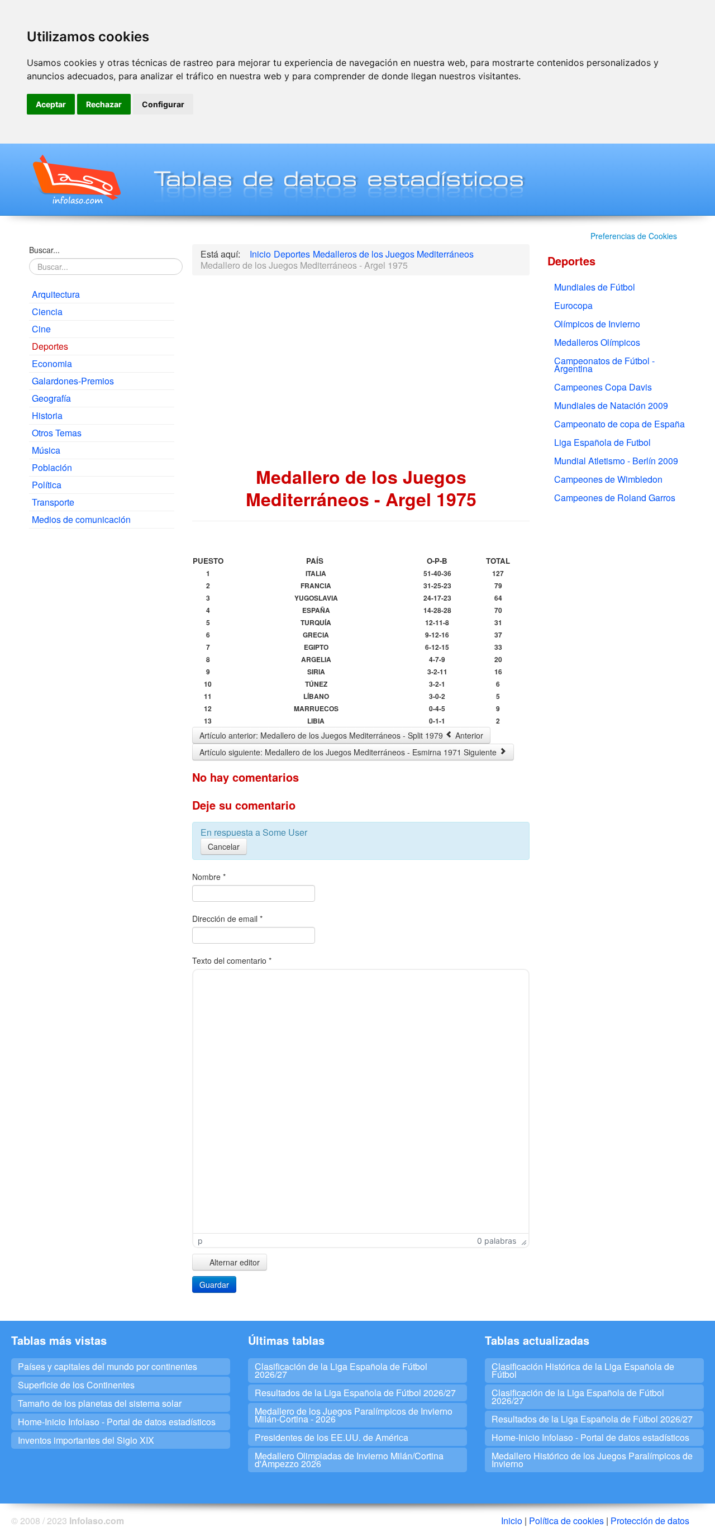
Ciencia (47, 311)
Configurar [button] (163, 104)
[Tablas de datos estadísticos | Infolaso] (76, 179)
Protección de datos (650, 1520)
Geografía (51, 398)
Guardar (214, 1284)
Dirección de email (227, 918)
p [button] (200, 1240)
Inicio (511, 1520)
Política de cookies (566, 1520)
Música (46, 450)
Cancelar (224, 846)
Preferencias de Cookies (633, 235)
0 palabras (496, 1240)
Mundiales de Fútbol (594, 286)
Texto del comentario (231, 960)
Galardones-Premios (73, 380)
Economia (52, 363)
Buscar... (44, 249)
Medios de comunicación (81, 519)
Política (46, 484)
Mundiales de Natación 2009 (611, 405)
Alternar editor (233, 1262)
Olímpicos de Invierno (597, 323)
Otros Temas (57, 432)
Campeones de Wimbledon (608, 479)
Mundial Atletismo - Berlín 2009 (616, 460)
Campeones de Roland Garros (614, 497)
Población (52, 467)
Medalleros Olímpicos (597, 342)
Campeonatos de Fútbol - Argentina (604, 364)
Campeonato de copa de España (619, 423)
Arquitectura (56, 294)
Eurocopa (573, 305)
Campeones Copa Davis (603, 386)
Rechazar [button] (104, 104)
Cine (41, 328)
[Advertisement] (101, 707)
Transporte (53, 502)
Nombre (209, 876)
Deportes (50, 346)
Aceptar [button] (51, 104)
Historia (47, 415)
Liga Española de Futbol (602, 442)
